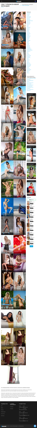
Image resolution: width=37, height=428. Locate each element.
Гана (27, 26)
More (31, 246)
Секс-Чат (3, 413)
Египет (28, 31)
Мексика (28, 46)
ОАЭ (27, 52)
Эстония (28, 68)
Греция (28, 29)
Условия (11, 406)
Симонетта (31, 227)
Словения (28, 57)
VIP (1, 405)
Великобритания (30, 20)
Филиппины (29, 64)
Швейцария (29, 69)
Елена (31, 201)
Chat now (31, 203)
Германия (28, 27)
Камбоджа (28, 35)
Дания (28, 30)
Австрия (28, 14)
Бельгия (28, 18)
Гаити (28, 25)
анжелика (31, 241)
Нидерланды (29, 49)
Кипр (28, 39)
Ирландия (28, 33)
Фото (2, 407)
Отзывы (11, 408)
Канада (28, 38)
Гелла (31, 214)
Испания (28, 32)
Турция (28, 62)
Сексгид (2, 415)
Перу (28, 53)
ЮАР (28, 71)
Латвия (28, 43)
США (28, 58)
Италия (28, 34)
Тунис (28, 60)
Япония (28, 72)
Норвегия (28, 51)
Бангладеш (29, 17)
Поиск (2, 409)
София (31, 223)
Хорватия (28, 66)
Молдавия (28, 47)
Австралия (28, 13)
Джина (31, 232)
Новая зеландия (25, 5)
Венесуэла (28, 22)
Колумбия (28, 40)
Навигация (3, 411)
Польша (28, 54)
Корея (28, 41)
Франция (28, 63)
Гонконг (28, 28)
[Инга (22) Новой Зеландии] (7, 21)
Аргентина (29, 16)
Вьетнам (28, 24)
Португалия (29, 55)
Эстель (31, 205)
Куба (28, 42)
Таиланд (28, 59)
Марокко (28, 45)
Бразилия (28, 19)
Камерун (28, 37)
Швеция (28, 70)
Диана (31, 236)
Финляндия (29, 65)
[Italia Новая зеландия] (19, 21)
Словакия (28, 56)
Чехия (28, 67)
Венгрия (28, 21)
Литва (28, 44)
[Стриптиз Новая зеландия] (7, 58)
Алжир (28, 15)
